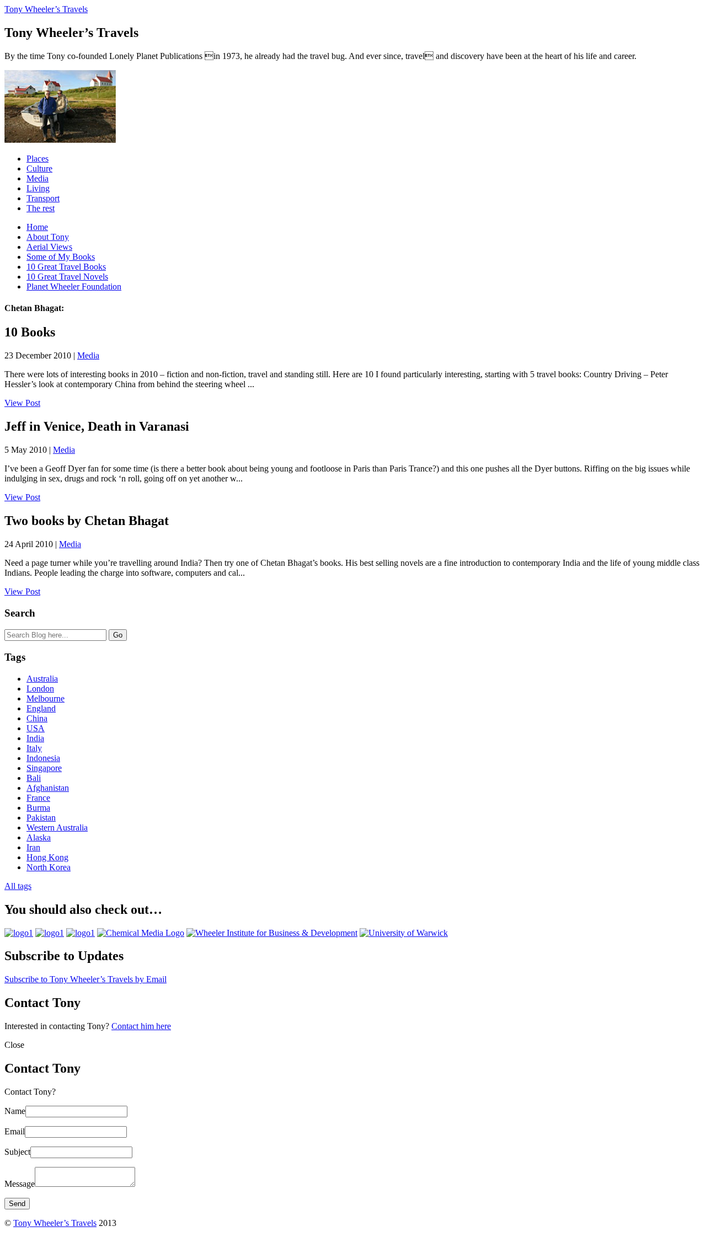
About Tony (47, 237)
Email (14, 1131)
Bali (33, 778)
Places (37, 158)
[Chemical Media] (140, 933)
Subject (17, 1151)
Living (38, 188)
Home (37, 227)
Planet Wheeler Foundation (73, 286)
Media (37, 178)
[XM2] (80, 933)
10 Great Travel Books (66, 266)
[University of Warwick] (404, 933)
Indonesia (43, 758)
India (35, 738)
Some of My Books (60, 256)
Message (19, 1183)
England (41, 708)
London (40, 688)
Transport (43, 198)
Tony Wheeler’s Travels (46, 9)
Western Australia (57, 827)
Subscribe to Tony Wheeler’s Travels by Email (85, 979)
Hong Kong (47, 857)
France (38, 797)
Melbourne (45, 698)
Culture (39, 168)
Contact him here (141, 1026)
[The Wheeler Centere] (49, 933)
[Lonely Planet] (18, 933)
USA (35, 728)
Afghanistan (47, 787)
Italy (34, 748)
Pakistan (41, 817)
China (36, 718)
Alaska (38, 837)
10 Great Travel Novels (67, 276)
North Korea (48, 867)
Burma (38, 807)
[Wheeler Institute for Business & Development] (271, 933)
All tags (17, 886)
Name (14, 1111)
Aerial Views (49, 246)
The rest (40, 208)
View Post (22, 403)
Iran (33, 847)
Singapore (44, 768)
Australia (42, 678)
